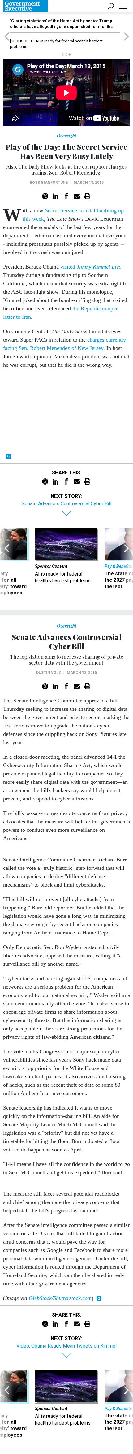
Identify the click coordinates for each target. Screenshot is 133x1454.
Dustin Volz (48, 673)
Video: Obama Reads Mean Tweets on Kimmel (66, 1346)
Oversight (66, 136)
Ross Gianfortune (49, 182)
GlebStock (40, 1298)
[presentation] (6, 562)
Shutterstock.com (72, 1298)
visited (90, 267)
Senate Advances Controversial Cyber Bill (66, 504)
